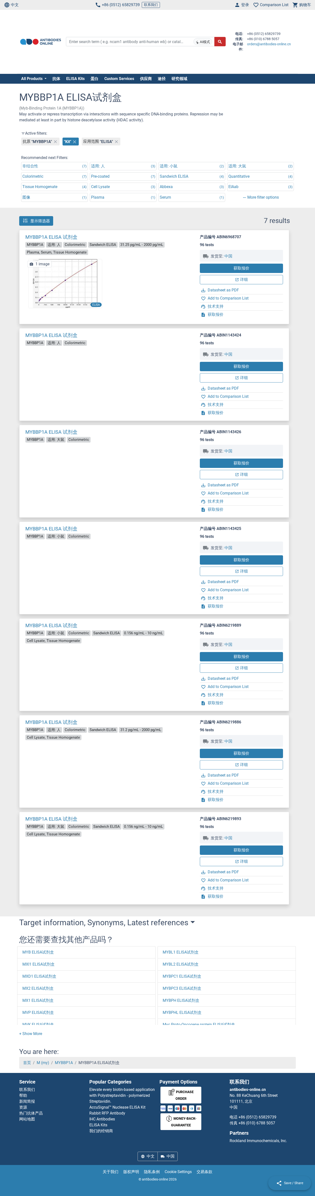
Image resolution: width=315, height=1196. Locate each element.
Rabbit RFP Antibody (107, 1113)
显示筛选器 (40, 221)
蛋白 (94, 78)
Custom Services (119, 78)
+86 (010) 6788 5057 (256, 1123)
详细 (244, 279)
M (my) (43, 1062)
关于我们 (110, 1171)
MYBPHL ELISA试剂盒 (182, 1012)
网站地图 (27, 1119)
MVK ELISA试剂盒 (38, 1024)
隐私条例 (152, 1171)
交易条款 (204, 1171)
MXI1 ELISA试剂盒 (38, 964)
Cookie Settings (178, 1171)
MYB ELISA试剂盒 (38, 952)
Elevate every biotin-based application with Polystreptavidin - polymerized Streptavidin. (122, 1095)
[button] (30, 1033)
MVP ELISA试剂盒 (38, 1012)
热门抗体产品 (31, 1113)
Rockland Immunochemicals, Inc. (258, 1140)
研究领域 (179, 78)
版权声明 (131, 1171)
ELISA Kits (75, 78)
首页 (27, 1062)
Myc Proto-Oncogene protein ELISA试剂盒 (199, 1024)
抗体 (56, 78)
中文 (15, 4)
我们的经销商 (101, 1131)
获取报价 (241, 268)
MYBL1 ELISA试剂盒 (181, 952)
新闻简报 (27, 1101)
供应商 (146, 78)
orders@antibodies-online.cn (269, 44)
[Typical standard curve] (65, 283)
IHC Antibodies (102, 1119)
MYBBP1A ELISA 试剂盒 (51, 237)
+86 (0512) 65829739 (121, 4)
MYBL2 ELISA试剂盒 (181, 964)
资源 (23, 1107)
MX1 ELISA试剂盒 (38, 1000)
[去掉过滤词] (55, 141)
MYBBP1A (64, 1062)
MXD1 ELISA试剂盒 (39, 976)
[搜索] (220, 41)
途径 (162, 78)
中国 (228, 256)
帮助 (23, 1095)
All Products (32, 78)
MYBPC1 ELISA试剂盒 (182, 976)
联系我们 (151, 5)
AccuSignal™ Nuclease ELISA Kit (117, 1107)
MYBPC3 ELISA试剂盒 (182, 988)
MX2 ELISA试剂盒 (38, 988)
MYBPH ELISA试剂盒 (181, 1000)
